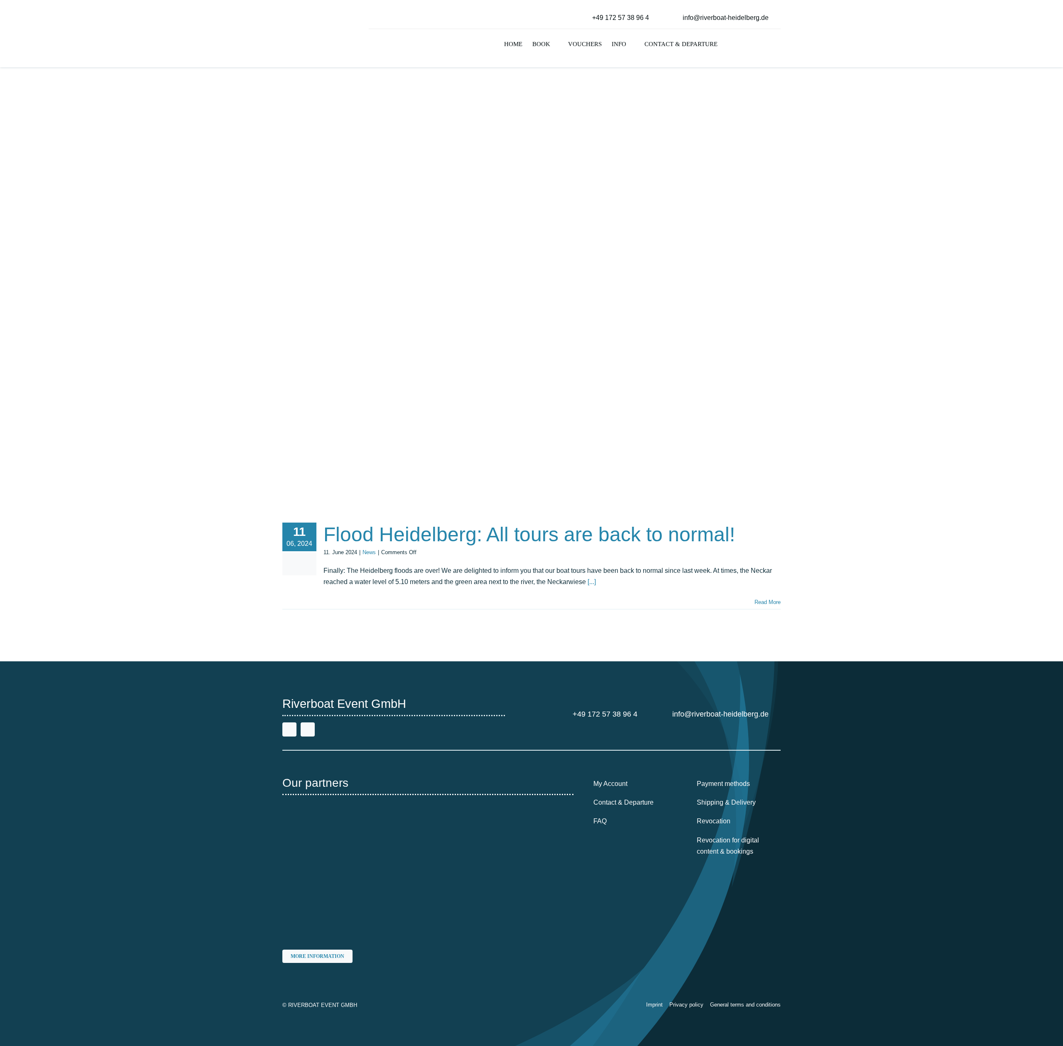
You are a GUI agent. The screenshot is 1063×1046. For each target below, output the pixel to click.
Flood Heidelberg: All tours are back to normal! (529, 534)
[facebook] (289, 729)
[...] (592, 581)
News (369, 552)
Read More (767, 602)
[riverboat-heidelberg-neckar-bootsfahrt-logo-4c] (308, 10)
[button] (729, 45)
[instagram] (308, 729)
